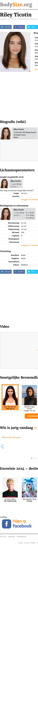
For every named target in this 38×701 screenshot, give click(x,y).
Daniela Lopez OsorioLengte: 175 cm (29, 408)
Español (32, 543)
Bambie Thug (29, 500)
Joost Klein (10, 500)
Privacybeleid (21, 536)
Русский (26, 543)
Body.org (16, 5)
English (20, 543)
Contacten (11, 536)
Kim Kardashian (10, 408)
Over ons (3, 536)
